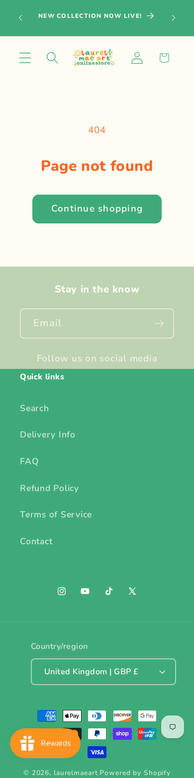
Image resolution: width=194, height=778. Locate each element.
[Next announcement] (174, 18)
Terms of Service (56, 514)
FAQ (29, 461)
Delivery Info (48, 434)
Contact (36, 541)
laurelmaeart (76, 773)
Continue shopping (97, 208)
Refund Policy (49, 488)
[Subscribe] (159, 323)
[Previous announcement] (20, 18)
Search (34, 408)
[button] (25, 57)
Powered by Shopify (135, 773)
